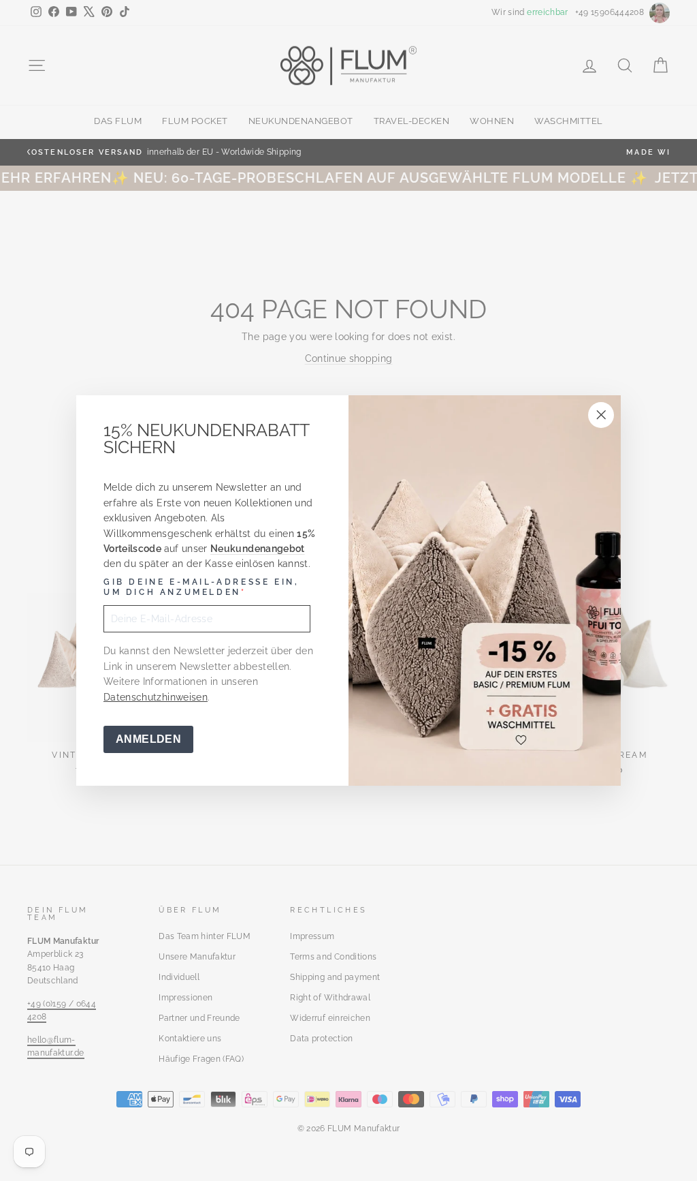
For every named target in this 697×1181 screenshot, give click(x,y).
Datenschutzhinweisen (155, 697)
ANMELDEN (148, 739)
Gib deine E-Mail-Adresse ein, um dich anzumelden (201, 587)
